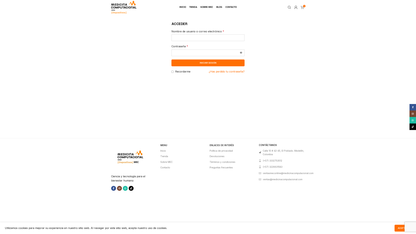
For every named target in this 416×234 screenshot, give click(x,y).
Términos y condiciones (222, 162)
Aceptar (403, 228)
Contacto (165, 167)
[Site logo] (123, 7)
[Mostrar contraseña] (241, 52)
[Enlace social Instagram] (119, 188)
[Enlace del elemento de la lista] (282, 160)
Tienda (164, 156)
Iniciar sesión (208, 62)
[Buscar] (289, 7)
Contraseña (179, 46)
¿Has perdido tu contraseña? (227, 71)
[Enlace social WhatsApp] (125, 188)
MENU (163, 145)
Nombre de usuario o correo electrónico (197, 31)
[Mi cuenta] (296, 7)
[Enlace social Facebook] (113, 188)
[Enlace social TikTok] (131, 188)
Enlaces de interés (222, 145)
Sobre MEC (166, 162)
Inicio (163, 150)
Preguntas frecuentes (221, 167)
